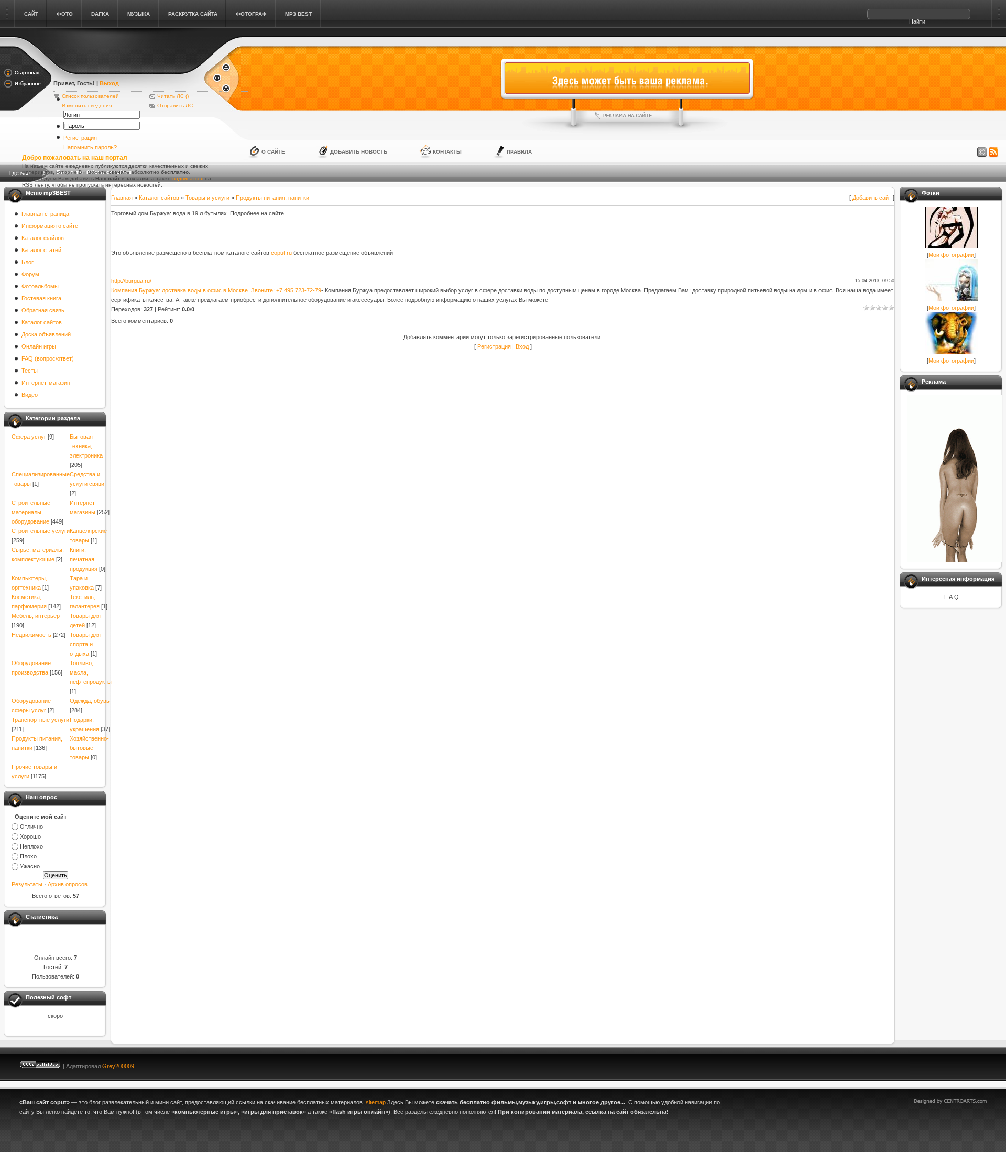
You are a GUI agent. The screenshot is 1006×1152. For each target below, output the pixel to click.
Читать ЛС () (173, 96)
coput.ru (281, 252)
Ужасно (30, 866)
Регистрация (80, 138)
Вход (522, 346)
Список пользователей (90, 96)
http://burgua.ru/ (131, 281)
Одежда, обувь (90, 701)
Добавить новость (358, 152)
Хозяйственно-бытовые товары (89, 747)
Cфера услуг (29, 436)
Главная (122, 197)
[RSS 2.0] (993, 152)
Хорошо (30, 836)
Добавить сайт (871, 197)
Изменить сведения (87, 105)
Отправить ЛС (175, 105)
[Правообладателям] (982, 152)
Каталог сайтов (159, 197)
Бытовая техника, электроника (86, 446)
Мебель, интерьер (36, 616)
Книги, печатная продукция (83, 559)
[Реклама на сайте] (627, 115)
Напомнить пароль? (90, 147)
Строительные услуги (41, 531)
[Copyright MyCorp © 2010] (958, 1064)
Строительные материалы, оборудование (31, 512)
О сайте (273, 152)
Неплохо (31, 846)
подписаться (187, 178)
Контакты (447, 152)
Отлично (31, 826)
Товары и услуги (207, 197)
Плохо (28, 856)
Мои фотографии (951, 255)
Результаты (27, 884)
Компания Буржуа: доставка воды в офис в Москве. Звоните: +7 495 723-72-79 (216, 290)
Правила (519, 152)
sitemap (376, 1102)
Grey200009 (118, 1066)
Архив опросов (68, 884)
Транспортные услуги (40, 719)
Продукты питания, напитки (272, 197)
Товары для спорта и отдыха (85, 644)
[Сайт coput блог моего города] (128, 69)
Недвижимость (31, 635)
